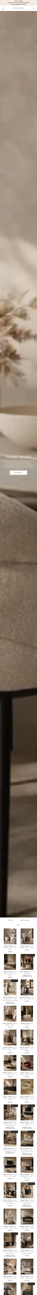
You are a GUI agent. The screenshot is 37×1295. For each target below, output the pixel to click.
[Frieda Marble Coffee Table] (10, 1267)
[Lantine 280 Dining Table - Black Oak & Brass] (10, 1240)
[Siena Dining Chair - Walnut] (10, 1138)
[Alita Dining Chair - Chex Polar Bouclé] (10, 1112)
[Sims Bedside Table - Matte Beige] (10, 936)
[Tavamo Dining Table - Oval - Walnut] (27, 1037)
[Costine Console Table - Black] (27, 1216)
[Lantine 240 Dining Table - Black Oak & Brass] (10, 1190)
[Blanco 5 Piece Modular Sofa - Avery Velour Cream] (27, 1138)
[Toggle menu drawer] (3, 8)
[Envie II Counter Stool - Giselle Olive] (27, 1087)
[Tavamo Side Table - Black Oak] (27, 987)
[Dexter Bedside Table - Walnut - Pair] (10, 1037)
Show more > (18, 472)
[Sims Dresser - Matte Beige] (10, 1216)
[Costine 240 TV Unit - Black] (10, 1165)
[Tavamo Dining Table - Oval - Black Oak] (27, 1165)
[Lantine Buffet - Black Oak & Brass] (10, 1087)
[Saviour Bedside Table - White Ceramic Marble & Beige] (10, 987)
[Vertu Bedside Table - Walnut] (27, 936)
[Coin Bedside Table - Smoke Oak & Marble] (27, 1240)
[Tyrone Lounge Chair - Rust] (27, 1063)
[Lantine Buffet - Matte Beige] (27, 1267)
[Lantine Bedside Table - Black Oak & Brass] (27, 1190)
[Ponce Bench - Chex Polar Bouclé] (10, 962)
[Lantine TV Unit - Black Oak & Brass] (27, 1112)
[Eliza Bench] (27, 1014)
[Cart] (34, 8)
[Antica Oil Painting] (27, 962)
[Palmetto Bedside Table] (10, 1014)
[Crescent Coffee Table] (10, 1063)
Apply (18, 925)
